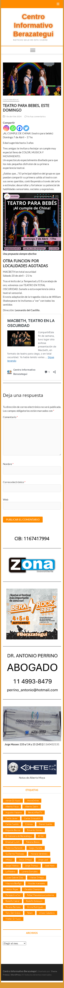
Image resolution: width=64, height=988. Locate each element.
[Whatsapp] (13, 128)
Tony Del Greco (12, 912)
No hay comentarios (36, 116)
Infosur (8, 859)
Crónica (28, 824)
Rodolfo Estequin (34, 901)
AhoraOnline (33, 800)
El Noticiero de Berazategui (18, 836)
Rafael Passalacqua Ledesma (40, 895)
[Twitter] (26, 128)
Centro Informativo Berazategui (33, 25)
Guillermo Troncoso (14, 853)
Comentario (10, 417)
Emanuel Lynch (12, 841)
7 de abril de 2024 (13, 116)
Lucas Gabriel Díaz (14, 877)
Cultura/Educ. (11, 99)
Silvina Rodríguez (35, 907)
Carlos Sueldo (12, 824)
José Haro (49, 865)
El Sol (41, 836)
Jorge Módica (11, 865)
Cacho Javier (11, 818)
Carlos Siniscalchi (32, 818)
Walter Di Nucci (13, 918)
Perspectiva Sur (12, 895)
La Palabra (10, 871)
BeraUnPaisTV (35, 812)
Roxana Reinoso (12, 907)
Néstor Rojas (11, 889)
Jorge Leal (43, 859)
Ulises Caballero (47, 912)
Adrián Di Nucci (12, 800)
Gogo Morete (35, 847)
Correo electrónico (14, 482)
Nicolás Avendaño (36, 883)
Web (5, 499)
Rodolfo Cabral (12, 901)
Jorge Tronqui (31, 865)
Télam (30, 912)
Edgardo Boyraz (12, 830)
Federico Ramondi (14, 847)
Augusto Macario (13, 812)
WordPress (16, 974)
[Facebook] (20, 128)
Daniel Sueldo (45, 824)
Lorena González (30, 871)
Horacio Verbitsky (39, 853)
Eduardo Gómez (34, 830)
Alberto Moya (11, 806)
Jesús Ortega (25, 859)
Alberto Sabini (31, 806)
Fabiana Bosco (33, 841)
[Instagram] (6, 128)
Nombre (8, 463)
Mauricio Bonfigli (13, 883)
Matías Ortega (37, 877)
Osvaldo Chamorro (33, 889)
